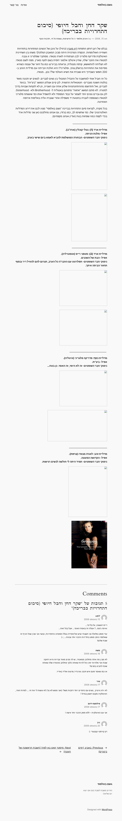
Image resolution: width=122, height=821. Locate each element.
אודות (24, 4)
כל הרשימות (68, 38)
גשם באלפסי (104, 4)
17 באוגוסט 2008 (92, 684)
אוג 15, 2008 (101, 38)
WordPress (107, 809)
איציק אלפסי (82, 38)
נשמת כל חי (56, 38)
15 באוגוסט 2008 (92, 619)
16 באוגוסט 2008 (92, 653)
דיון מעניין (72, 48)
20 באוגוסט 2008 (92, 725)
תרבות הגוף (44, 38)
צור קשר (14, 4)
